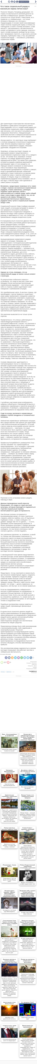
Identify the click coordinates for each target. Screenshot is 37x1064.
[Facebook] (6, 657)
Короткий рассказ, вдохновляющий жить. (9, 784)
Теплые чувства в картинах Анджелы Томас (9, 828)
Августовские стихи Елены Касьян (9, 1003)
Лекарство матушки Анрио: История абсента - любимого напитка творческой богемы (27, 923)
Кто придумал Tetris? (27, 1002)
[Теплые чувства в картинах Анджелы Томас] (9, 842)
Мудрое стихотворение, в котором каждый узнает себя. (27, 883)
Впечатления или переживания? (27, 1026)
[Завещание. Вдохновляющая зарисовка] (9, 782)
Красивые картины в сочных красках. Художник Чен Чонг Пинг (9, 961)
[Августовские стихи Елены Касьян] (9, 1015)
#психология (33, 661)
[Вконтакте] (9, 657)
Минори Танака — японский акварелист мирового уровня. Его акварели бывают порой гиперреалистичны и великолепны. (27, 815)
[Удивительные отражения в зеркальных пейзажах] (9, 808)
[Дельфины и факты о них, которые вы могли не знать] (28, 785)
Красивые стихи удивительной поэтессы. (9, 1018)
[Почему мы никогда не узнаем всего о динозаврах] (28, 972)
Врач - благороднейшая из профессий (9, 735)
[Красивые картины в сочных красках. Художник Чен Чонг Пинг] (9, 977)
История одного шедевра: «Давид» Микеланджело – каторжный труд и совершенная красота (9, 893)
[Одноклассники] (12, 657)
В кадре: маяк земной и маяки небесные (27, 913)
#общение (30, 665)
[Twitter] (27, 657)
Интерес (3, 671)
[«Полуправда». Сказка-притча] (9, 876)
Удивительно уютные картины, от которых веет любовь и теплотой (9, 845)
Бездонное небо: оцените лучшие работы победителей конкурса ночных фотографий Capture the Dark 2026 (27, 893)
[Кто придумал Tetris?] (28, 1015)
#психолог (34, 663)
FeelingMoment (33, 671)
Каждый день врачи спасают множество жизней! (9, 750)
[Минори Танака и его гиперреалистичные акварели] (28, 811)
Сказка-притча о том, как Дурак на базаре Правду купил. (9, 880)
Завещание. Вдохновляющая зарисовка (9, 771)
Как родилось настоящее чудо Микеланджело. (9, 910)
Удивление (9, 671)
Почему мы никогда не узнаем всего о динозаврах (27, 961)
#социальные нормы (31, 668)
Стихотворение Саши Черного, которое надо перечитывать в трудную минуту (9, 923)
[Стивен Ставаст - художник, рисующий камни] (28, 844)
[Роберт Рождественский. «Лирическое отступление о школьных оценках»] (28, 880)
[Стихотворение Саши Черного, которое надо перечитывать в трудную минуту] (9, 936)
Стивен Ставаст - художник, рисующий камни (27, 829)
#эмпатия (34, 664)
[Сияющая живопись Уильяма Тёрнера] (1, 2)
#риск (35, 665)
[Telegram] (15, 657)
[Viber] (18, 657)
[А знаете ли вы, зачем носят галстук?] (9, 1037)
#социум (29, 663)
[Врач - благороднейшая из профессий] (9, 747)
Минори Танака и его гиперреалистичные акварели (27, 796)
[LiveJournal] (31, 657)
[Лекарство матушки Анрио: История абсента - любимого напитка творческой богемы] (28, 936)
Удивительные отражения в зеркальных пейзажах (9, 796)
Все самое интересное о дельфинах (27, 787)
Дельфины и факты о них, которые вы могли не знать (27, 771)
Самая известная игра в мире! (27, 1018)
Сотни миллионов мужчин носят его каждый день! (9, 1040)
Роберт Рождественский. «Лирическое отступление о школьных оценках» (27, 867)
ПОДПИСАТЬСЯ (23, 1)
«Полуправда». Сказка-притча (9, 865)
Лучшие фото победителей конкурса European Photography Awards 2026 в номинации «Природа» (28, 737)
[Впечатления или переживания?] (28, 1037)
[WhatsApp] (21, 657)
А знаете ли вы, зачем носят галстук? (9, 1026)
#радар (35, 667)
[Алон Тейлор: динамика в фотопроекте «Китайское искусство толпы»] (36, 2)
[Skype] (24, 657)
